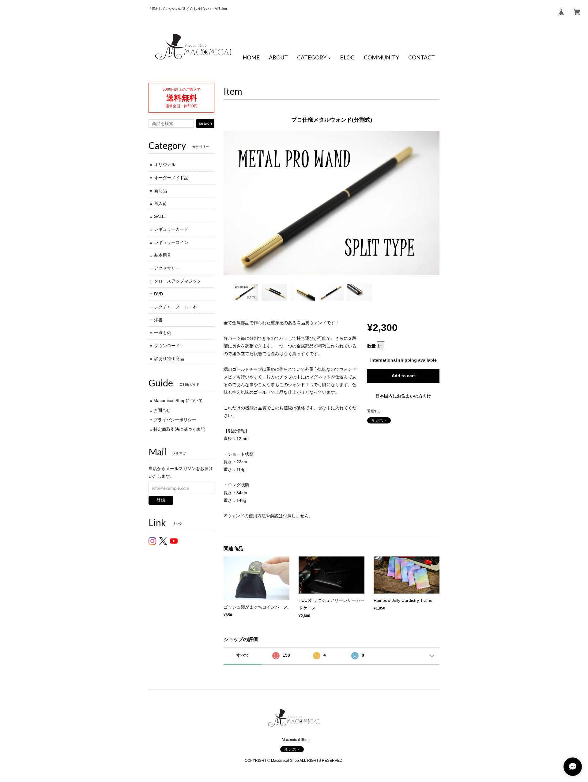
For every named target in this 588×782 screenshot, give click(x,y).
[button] (313, 58)
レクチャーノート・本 (175, 307)
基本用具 (162, 255)
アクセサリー (167, 268)
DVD (158, 293)
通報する (374, 411)
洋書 (158, 319)
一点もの (162, 332)
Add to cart (403, 375)
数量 (371, 346)
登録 (160, 500)
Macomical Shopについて (178, 400)
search (205, 123)
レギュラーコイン (171, 242)
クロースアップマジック (177, 281)
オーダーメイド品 (171, 177)
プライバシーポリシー (174, 419)
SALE (159, 216)
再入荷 (160, 203)
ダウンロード (167, 345)
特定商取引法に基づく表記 (179, 429)
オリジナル (164, 164)
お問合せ (162, 410)
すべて (242, 655)
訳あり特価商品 (169, 358)
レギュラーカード (171, 229)
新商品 (160, 190)
